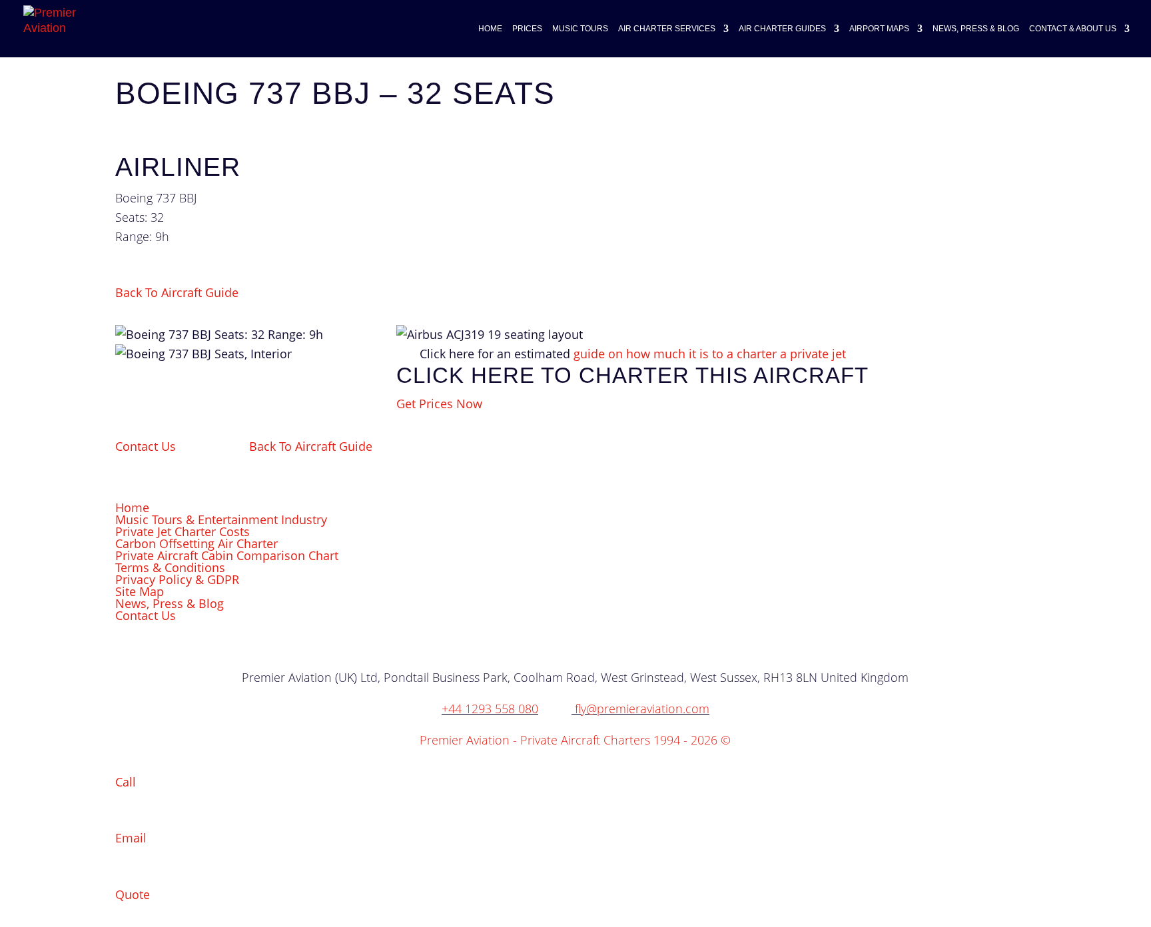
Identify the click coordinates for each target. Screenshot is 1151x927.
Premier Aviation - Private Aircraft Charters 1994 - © (575, 740)
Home (132, 507)
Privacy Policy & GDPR (177, 579)
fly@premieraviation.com (642, 709)
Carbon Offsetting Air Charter (196, 543)
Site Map (139, 591)
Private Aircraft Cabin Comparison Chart (226, 555)
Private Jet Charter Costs (182, 531)
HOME (490, 28)
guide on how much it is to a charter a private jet (710, 354)
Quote (132, 894)
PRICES (527, 28)
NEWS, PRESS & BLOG (976, 28)
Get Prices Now (439, 404)
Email (131, 838)
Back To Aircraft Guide (176, 292)
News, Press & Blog (169, 603)
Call (125, 782)
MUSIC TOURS (580, 28)
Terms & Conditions (170, 567)
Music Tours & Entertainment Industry (221, 519)
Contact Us (145, 446)
